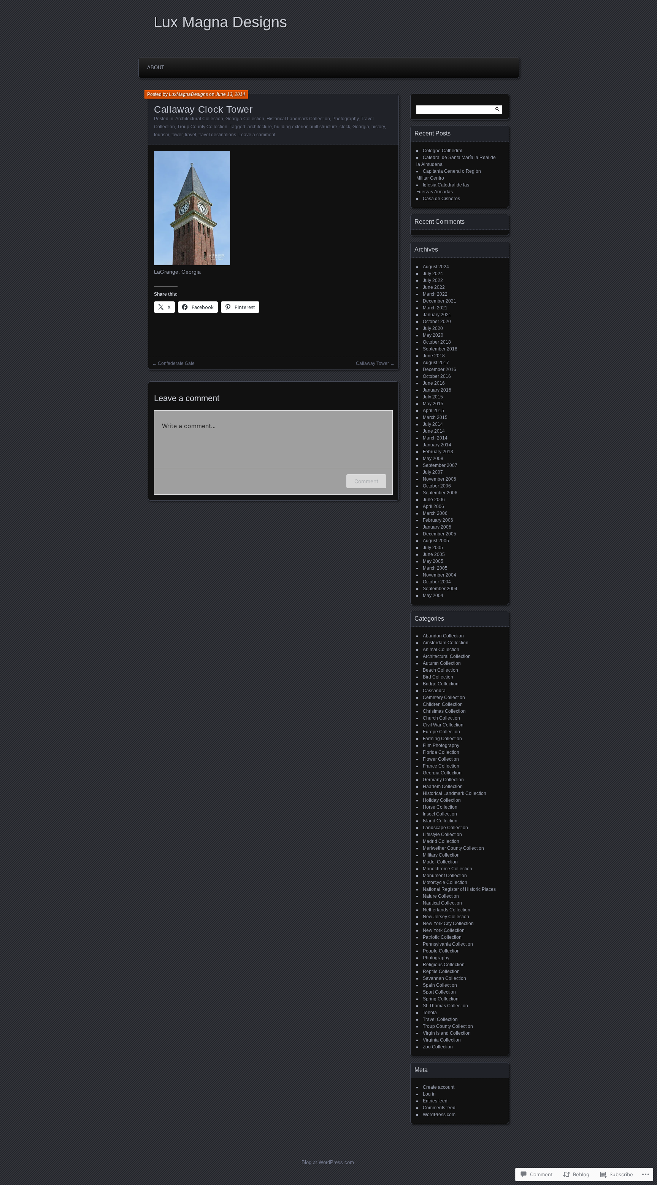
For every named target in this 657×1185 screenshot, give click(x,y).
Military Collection (441, 855)
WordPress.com (439, 1114)
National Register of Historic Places (459, 889)
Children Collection (443, 704)
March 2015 (435, 417)
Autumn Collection (442, 663)
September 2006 (440, 492)
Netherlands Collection (446, 910)
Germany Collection (443, 779)
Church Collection (441, 718)
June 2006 (434, 499)
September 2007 (440, 465)
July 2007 (433, 472)
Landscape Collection (445, 827)
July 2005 (433, 547)
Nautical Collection (442, 903)
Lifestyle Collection (442, 834)
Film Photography (441, 745)
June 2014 (434, 431)
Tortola (430, 1012)
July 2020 (433, 328)
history (378, 126)
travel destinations (217, 134)
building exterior (290, 126)
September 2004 (440, 588)
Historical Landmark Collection (298, 118)
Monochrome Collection (447, 868)
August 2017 (436, 362)
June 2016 (434, 383)
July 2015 (433, 397)
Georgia (360, 126)
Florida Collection (441, 752)
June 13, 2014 (230, 94)
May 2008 (433, 458)
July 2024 (433, 273)
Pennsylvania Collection (448, 944)
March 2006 (435, 513)
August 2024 (436, 266)
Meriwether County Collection (453, 848)
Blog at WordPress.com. (328, 1162)
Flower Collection (441, 759)
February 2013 (438, 451)
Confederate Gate (176, 363)
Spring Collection (441, 999)
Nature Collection (441, 896)
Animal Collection (441, 649)
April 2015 (433, 410)
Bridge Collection (441, 683)
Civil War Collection (443, 725)
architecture (260, 126)
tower (176, 134)
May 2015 (433, 403)
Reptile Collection (441, 971)
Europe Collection (441, 731)
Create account (438, 1087)
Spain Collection (440, 985)
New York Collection (444, 930)
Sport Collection (439, 992)
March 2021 (435, 308)
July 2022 (433, 280)
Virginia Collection (442, 1040)
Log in (429, 1094)
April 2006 (433, 506)
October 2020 (437, 321)
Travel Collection (440, 1019)
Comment (366, 481)
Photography (345, 118)
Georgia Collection (244, 118)
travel (190, 134)
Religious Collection (444, 964)
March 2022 (435, 294)
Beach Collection (440, 670)
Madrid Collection (441, 841)
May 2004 (433, 595)
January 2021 (437, 314)
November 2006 (439, 479)
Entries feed (435, 1101)
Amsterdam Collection (445, 642)
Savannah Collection (444, 978)
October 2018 (437, 342)
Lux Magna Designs (220, 22)
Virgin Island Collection (447, 1033)
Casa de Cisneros (441, 198)
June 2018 (434, 355)
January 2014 (437, 445)
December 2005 (439, 534)
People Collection (441, 951)
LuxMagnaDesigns (188, 94)
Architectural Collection (199, 118)
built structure (323, 126)
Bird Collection (438, 677)
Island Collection (440, 820)
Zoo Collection (438, 1047)
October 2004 (437, 582)
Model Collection (440, 862)
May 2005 (433, 561)
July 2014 (433, 424)
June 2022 (434, 287)
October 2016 (437, 376)
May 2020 (433, 335)
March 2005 (435, 568)
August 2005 (436, 540)
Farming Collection (442, 738)
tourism (161, 134)
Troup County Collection (202, 126)
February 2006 (438, 520)
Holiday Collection (442, 800)
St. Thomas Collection (445, 1005)
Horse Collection (440, 807)
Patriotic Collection (442, 937)
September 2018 (440, 349)
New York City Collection (448, 923)
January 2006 (437, 527)
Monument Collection (445, 875)
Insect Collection (440, 814)
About (155, 67)
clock (345, 126)
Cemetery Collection (444, 697)
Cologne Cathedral (442, 150)
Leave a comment (256, 134)
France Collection (441, 766)
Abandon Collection (443, 636)
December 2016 (439, 369)
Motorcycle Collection (445, 882)
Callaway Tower (372, 363)
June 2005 (434, 554)
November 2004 (439, 575)
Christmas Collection (444, 711)
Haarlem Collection (443, 786)
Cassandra (434, 690)
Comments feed (439, 1107)
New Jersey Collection (446, 916)
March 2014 (435, 438)
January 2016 (437, 390)
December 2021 (439, 301)
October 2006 (437, 486)
